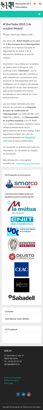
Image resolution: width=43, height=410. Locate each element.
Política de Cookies (11, 380)
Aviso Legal (8, 383)
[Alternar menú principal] (39, 14)
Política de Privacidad (12, 378)
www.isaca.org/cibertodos (28, 163)
